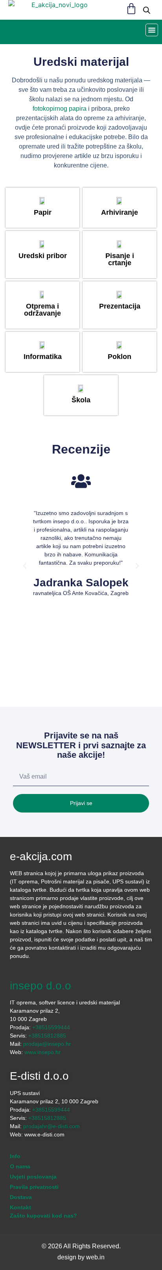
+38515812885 (47, 1035)
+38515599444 (51, 1027)
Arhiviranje (119, 212)
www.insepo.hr (42, 1052)
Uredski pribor (42, 256)
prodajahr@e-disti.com (51, 1126)
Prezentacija (119, 306)
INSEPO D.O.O (40, 986)
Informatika (42, 357)
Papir (42, 212)
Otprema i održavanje (42, 309)
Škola (81, 400)
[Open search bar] (147, 10)
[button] (151, 30)
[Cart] (131, 9)
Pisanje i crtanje (119, 259)
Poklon (119, 357)
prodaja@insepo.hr (47, 1044)
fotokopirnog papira (60, 108)
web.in (95, 1257)
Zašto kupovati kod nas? (43, 1215)
